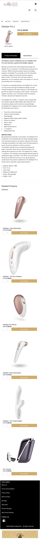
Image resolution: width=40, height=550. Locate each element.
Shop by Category (30, 18)
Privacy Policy (6, 493)
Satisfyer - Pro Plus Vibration (12, 276)
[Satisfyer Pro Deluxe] (20, 306)
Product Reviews (6, 508)
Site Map (4, 501)
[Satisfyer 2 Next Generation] (20, 354)
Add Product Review (7, 512)
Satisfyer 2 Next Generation (12, 373)
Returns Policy (6, 497)
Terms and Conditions (8, 489)
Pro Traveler (7, 469)
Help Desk (5, 504)
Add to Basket (28, 34)
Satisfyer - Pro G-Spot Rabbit (12, 421)
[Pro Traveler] (20, 451)
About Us (4, 485)
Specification (27, 55)
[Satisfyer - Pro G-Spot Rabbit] (20, 402)
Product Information (11, 55)
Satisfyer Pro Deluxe (9, 324)
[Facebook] (4, 521)
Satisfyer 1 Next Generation (12, 228)
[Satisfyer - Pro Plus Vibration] (20, 258)
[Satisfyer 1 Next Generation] (20, 210)
